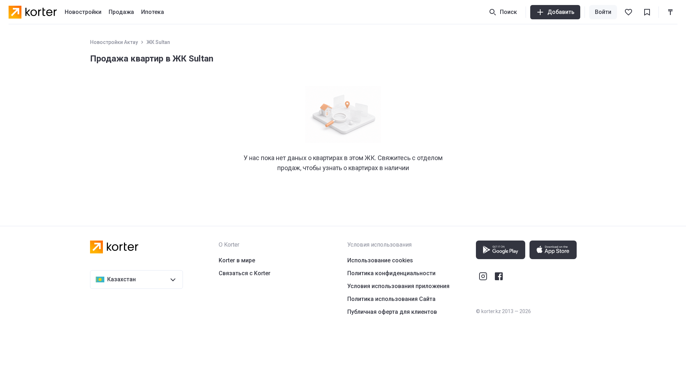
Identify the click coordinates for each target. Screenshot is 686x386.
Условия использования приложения (398, 286)
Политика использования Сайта (391, 299)
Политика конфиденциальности (391, 273)
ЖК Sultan (158, 42)
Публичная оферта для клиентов (392, 311)
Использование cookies (380, 260)
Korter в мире (237, 260)
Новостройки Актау (114, 42)
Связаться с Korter (244, 273)
